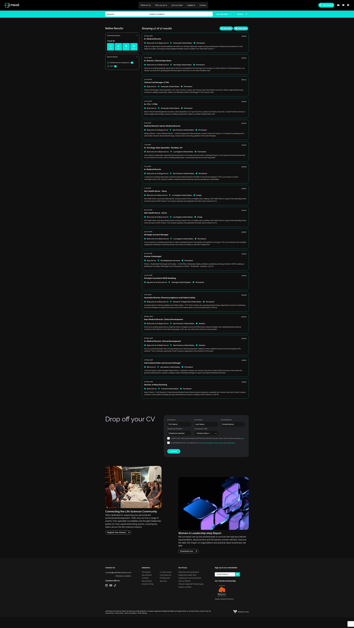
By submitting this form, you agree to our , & (202, 443)
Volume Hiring (147, 584)
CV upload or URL (200, 429)
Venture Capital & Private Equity (191, 584)
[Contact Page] (343, 5)
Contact (202, 5)
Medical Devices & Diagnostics (121, 62)
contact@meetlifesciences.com (118, 572)
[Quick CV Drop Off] (338, 5)
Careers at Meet (184, 587)
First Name (171, 420)
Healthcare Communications (189, 578)
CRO (113, 66)
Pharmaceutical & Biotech (188, 572)
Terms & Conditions (206, 443)
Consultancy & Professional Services (165, 578)
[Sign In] (348, 5)
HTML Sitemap (142, 613)
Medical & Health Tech (187, 575)
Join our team (177, 5)
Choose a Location (123, 576)
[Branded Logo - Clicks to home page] (10, 5)
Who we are (160, 5)
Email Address (226, 420)
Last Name (198, 420)
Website (240, 612)
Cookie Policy (230, 443)
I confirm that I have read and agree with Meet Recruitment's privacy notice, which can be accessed (207, 438)
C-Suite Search (166, 572)
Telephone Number (174, 429)
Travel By (111, 41)
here (242, 438)
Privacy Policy (219, 443)
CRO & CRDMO (184, 581)
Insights (190, 5)
